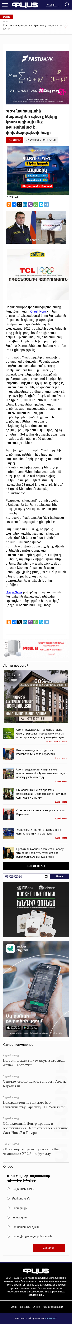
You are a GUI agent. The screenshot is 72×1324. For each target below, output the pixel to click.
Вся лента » (36, 865)
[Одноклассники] (9, 204)
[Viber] (30, 204)
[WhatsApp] (35, 204)
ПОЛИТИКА (14, 139)
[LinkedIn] (25, 204)
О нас (36, 1306)
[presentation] (57, 27)
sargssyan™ (51, 1318)
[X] (19, 204)
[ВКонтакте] (14, 204)
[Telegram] (46, 204)
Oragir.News (38, 311)
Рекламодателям (52, 1306)
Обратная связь (20, 1306)
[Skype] (41, 204)
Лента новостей (15, 665)
